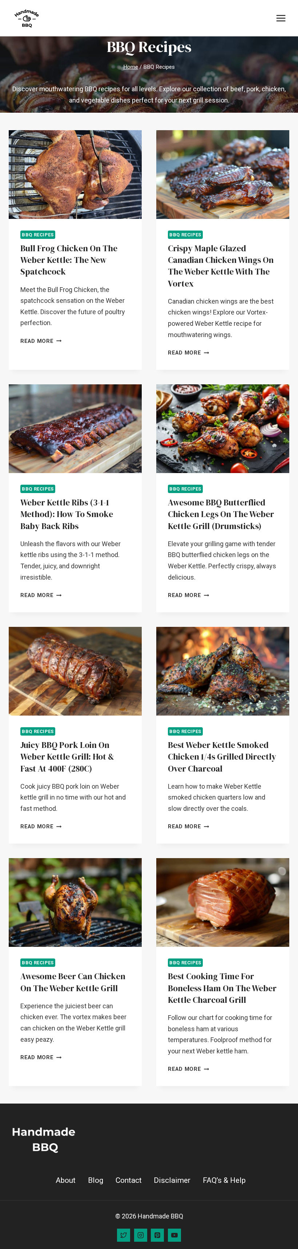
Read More (40, 341)
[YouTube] (174, 1235)
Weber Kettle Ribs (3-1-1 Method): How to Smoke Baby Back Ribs (66, 514)
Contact (129, 1180)
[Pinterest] (157, 1235)
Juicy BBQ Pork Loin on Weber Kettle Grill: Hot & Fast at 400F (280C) (67, 756)
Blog (95, 1180)
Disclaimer (172, 1180)
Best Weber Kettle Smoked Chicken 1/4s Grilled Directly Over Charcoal (222, 756)
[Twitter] (123, 1235)
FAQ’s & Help (224, 1180)
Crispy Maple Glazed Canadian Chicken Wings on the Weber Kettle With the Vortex (221, 266)
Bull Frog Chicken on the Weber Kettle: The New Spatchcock (68, 260)
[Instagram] (140, 1235)
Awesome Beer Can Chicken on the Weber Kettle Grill (72, 982)
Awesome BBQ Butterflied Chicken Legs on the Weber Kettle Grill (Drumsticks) (221, 514)
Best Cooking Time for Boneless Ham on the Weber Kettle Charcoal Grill (222, 987)
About (66, 1180)
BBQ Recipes (38, 234)
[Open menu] (280, 18)
